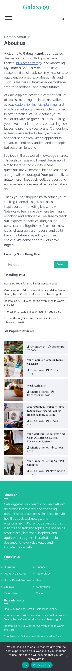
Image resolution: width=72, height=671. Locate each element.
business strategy (29, 63)
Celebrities (10, 593)
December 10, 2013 (38, 395)
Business (9, 567)
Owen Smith (37, 346)
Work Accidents (36, 385)
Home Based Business (17, 580)
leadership (22, 104)
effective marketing (18, 109)
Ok (25, 665)
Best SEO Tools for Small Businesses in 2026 (31, 283)
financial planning (44, 104)
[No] (67, 656)
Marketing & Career (16, 573)
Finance (41, 567)
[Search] (63, 19)
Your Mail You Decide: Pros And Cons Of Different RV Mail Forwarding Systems (46, 437)
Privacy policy (42, 665)
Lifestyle (9, 586)
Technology (43, 573)
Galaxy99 (36, 6)
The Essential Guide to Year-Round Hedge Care (32, 311)
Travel (40, 593)
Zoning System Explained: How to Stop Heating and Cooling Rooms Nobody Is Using (45, 410)
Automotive (43, 586)
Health (40, 580)
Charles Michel (39, 391)
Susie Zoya (37, 370)
